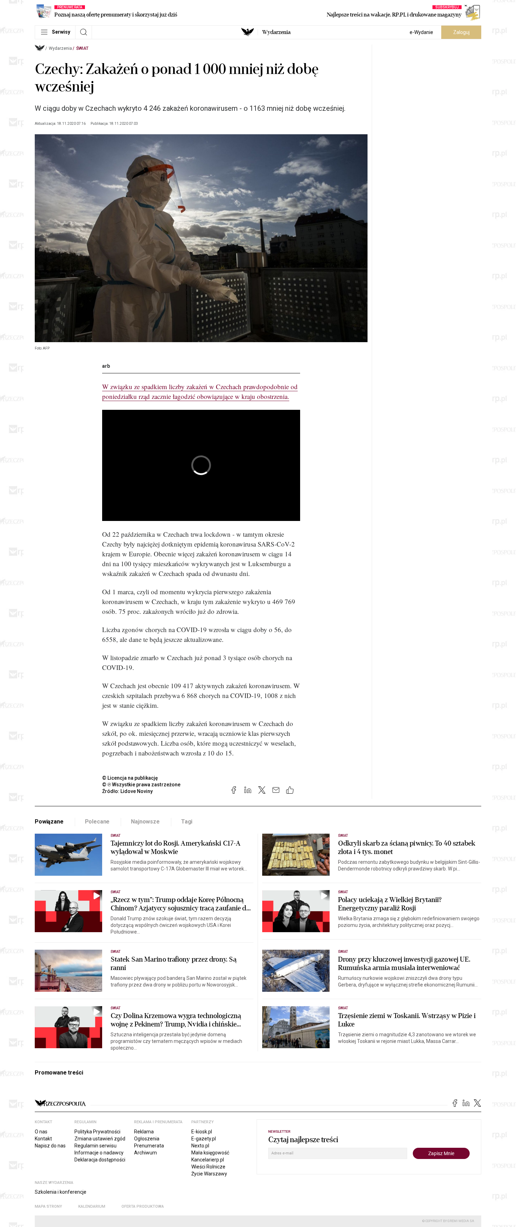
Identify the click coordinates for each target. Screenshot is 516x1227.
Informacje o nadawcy (99, 1152)
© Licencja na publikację (130, 778)
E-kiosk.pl (201, 1131)
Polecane (97, 821)
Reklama (144, 1131)
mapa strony (48, 1206)
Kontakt (43, 1138)
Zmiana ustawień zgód (99, 1138)
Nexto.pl (200, 1145)
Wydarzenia (276, 32)
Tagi (186, 821)
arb (106, 366)
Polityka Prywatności (97, 1131)
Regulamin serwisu (95, 1145)
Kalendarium (91, 1206)
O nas (41, 1131)
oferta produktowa (142, 1206)
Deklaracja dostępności (99, 1159)
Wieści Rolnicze (208, 1167)
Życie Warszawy (209, 1174)
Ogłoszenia (146, 1138)
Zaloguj (461, 32)
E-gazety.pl (203, 1138)
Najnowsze (145, 821)
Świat (82, 48)
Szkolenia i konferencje (60, 1192)
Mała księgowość (210, 1152)
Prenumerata (149, 1145)
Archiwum (145, 1152)
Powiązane (49, 821)
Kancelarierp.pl (207, 1159)
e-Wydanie (421, 32)
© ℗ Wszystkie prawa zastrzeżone (141, 784)
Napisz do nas (50, 1145)
